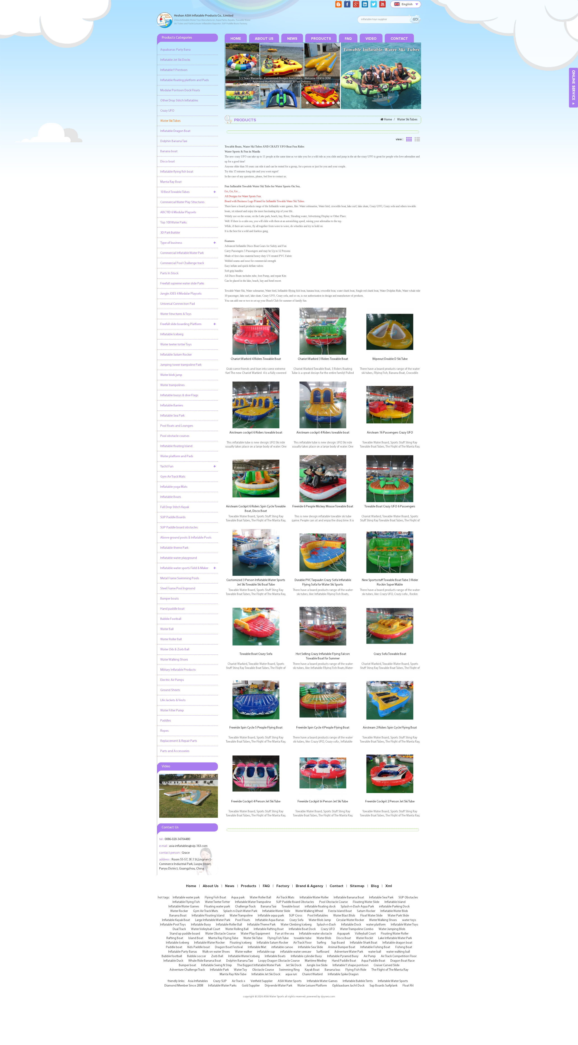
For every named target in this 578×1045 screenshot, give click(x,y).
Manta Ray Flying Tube (223, 938)
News (292, 38)
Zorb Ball (217, 956)
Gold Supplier (251, 985)
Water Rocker (179, 911)
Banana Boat (177, 915)
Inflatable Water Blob (394, 911)
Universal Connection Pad (177, 304)
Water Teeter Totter (217, 902)
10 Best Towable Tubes (175, 192)
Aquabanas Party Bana (175, 50)
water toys (409, 920)
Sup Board (338, 942)
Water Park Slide (398, 915)
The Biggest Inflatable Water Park (259, 965)
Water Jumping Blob (392, 929)
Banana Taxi (268, 906)
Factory (282, 886)
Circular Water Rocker (350, 920)
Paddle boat (174, 947)
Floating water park (217, 906)
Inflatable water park (186, 897)
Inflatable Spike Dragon (343, 974)
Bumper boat (187, 965)
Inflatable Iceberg (171, 334)
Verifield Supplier (262, 981)
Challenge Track (245, 906)
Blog (375, 886)
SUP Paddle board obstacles (179, 527)
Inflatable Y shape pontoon (350, 965)
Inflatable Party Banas (182, 952)
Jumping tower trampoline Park (180, 365)
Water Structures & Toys (175, 314)
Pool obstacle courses (174, 436)
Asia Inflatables (198, 981)
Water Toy (240, 970)
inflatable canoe (282, 947)
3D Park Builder (170, 232)
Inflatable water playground (178, 558)
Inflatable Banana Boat (349, 897)
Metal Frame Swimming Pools (179, 578)
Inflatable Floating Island (208, 915)
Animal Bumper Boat (341, 947)
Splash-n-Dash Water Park (240, 911)
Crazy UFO (167, 110)
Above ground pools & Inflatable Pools (186, 537)
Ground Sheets (170, 690)
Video (371, 38)
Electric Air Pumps (172, 680)
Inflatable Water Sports (393, 981)
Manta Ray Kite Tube (233, 974)
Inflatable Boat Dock (302, 929)
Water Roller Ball (171, 639)
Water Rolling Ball (237, 929)
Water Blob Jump (320, 920)
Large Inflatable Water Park (212, 920)
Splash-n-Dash (326, 924)
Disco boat (167, 161)
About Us (264, 38)
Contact (399, 38)
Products (248, 886)
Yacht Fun (166, 466)
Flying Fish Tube (278, 938)
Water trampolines (172, 385)
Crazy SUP (220, 981)
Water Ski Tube (252, 938)
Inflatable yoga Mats (173, 487)
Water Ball (167, 629)
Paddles (165, 720)
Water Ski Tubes (170, 121)
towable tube (302, 938)
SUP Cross (295, 915)
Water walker (243, 952)
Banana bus (332, 970)
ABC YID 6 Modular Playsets (178, 212)
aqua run (291, 974)
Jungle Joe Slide (317, 965)
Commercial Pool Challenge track (182, 263)
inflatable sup (266, 952)
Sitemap (357, 886)
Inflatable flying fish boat (176, 171)
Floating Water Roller (394, 933)
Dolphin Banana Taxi (173, 141)
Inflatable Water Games (183, 906)
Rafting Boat (174, 938)
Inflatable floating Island (176, 446)
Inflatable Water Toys (404, 924)
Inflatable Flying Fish (186, 902)
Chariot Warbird (312, 974)
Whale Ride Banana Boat (204, 961)
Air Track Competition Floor (399, 956)
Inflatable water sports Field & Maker (184, 568)
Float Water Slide (371, 915)
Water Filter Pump (172, 710)
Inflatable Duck (173, 961)
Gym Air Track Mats (172, 476)
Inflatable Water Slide (276, 911)
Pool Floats (242, 920)
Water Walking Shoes (174, 659)
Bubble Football (170, 619)
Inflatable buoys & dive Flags (179, 395)
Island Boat (195, 938)
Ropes (164, 731)
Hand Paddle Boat (344, 961)
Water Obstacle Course (220, 933)
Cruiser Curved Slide (386, 965)
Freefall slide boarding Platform (180, 324)
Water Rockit (364, 938)
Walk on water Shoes (216, 952)
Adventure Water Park (348, 952)
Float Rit (408, 985)
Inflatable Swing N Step (216, 965)
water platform (376, 924)
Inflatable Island (395, 902)
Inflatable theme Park (174, 548)
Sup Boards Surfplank (383, 985)
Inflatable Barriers (171, 405)
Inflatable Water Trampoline (253, 902)
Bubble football (172, 956)
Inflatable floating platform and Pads (184, 80)
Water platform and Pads (176, 456)
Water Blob (324, 938)
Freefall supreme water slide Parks (182, 283)
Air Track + (238, 981)
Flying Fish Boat (215, 897)
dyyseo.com (328, 996)
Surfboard (322, 952)
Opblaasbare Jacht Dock (348, 985)
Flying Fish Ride (355, 970)
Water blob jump (171, 375)
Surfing (321, 942)
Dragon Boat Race (402, 961)
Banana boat (168, 151)
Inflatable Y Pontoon (173, 70)
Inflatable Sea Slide (310, 947)
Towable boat (291, 906)
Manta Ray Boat (171, 182)
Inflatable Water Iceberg (244, 956)
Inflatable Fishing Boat (375, 947)
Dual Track (179, 929)
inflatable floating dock (320, 906)
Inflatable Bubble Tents (358, 981)
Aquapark (343, 933)
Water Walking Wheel (309, 911)
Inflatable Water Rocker (209, 942)
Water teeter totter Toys (176, 344)
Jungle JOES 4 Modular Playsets (181, 293)
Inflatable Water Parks (222, 985)
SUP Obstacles (408, 897)
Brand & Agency (309, 886)
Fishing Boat (403, 947)
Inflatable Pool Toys (173, 924)
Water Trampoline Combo (356, 929)
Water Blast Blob (344, 915)
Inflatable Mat (257, 947)
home (236, 38)
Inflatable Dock (351, 924)
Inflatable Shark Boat (363, 942)
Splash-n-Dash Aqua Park (357, 906)
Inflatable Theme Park (261, 924)
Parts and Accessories (174, 751)
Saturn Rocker (366, 911)
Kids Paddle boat (198, 947)
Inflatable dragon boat (397, 942)
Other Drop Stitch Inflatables (179, 100)
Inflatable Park (219, 970)
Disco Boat (343, 938)
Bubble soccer (196, 956)
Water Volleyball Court (205, 929)
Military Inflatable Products (178, 670)
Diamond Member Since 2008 (183, 985)
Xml (388, 886)
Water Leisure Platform (312, 985)
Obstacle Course (263, 970)
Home (191, 886)
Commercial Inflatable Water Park (182, 253)
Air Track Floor (302, 942)
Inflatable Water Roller (314, 897)
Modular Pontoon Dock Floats (180, 90)
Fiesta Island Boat (340, 911)
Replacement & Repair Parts (178, 741)
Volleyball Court (365, 933)
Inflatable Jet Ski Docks (175, 60)
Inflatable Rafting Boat (269, 929)
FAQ (348, 38)
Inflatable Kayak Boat (176, 920)
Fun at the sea (284, 933)
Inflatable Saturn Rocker (272, 942)
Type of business (171, 243)
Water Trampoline (241, 915)
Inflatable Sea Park (172, 415)
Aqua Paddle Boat (373, 961)
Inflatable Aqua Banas (269, 920)
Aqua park (238, 897)
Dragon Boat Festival (229, 947)
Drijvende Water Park (278, 985)
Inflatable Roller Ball (229, 924)
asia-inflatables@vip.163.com (188, 846)
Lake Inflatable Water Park (395, 938)
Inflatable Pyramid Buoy (343, 956)
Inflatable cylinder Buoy (306, 956)
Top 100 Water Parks (173, 222)
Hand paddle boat (172, 609)
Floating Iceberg (241, 942)
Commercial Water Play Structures (182, 202)
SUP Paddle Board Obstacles (295, 902)
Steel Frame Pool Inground (177, 588)
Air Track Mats (285, 897)
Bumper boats (169, 598)
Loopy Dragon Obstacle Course (279, 961)
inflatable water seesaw (295, 952)
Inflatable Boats (170, 497)
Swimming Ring (289, 970)
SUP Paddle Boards (173, 517)
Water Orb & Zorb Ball (174, 649)
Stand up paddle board (185, 933)
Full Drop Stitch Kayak (174, 507)
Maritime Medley (316, 961)
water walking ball (398, 952)
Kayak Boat (312, 970)
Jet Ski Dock (293, 965)
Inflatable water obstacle (315, 933)
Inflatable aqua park (271, 915)
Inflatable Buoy (201, 924)
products (321, 38)
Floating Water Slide (366, 902)
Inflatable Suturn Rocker (176, 354)
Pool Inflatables (318, 915)
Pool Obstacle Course (333, 902)
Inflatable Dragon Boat (175, 131)
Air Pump (370, 956)
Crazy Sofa (296, 920)
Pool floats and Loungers (176, 426)
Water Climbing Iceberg (296, 924)
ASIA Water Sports (290, 981)
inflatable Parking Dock (394, 906)
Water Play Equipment (255, 933)
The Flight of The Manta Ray (389, 970)
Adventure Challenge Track (187, 970)
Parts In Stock (169, 273)
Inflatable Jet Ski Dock (266, 974)
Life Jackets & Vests (173, 700)
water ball (374, 952)
